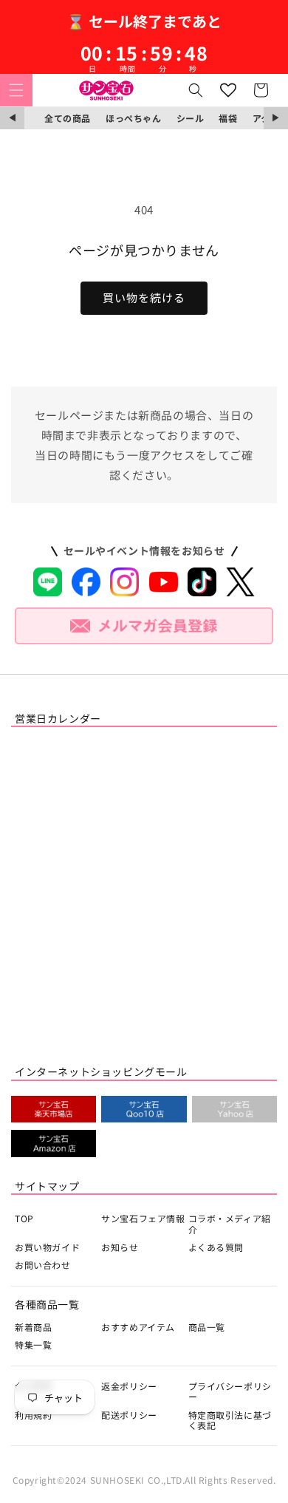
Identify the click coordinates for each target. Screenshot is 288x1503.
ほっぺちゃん (134, 118)
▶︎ (276, 117)
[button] (16, 90)
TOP (24, 1218)
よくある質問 (216, 1247)
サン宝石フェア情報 (143, 1218)
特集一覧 (33, 1344)
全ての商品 (67, 118)
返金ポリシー (129, 1386)
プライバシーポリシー (230, 1391)
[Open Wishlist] (228, 90)
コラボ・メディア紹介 (229, 1223)
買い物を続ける (144, 297)
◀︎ (12, 117)
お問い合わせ (43, 1264)
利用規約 (33, 1414)
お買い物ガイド (47, 1247)
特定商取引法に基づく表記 (230, 1419)
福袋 (228, 118)
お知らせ (119, 1247)
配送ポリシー (129, 1414)
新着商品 (33, 1326)
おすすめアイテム (138, 1326)
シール (190, 118)
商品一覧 (206, 1326)
